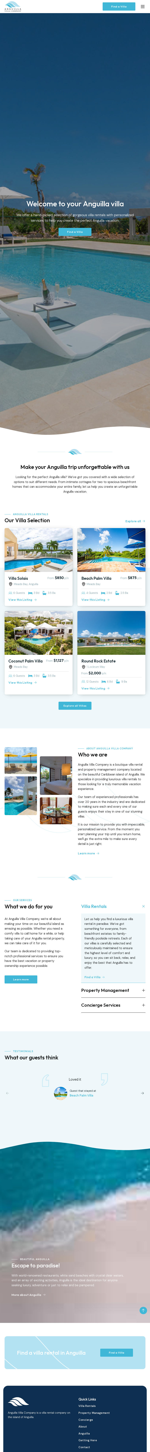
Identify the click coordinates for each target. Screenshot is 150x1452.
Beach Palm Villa (96, 578)
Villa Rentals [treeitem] (87, 1406)
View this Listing (20, 599)
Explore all (133, 521)
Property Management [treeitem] (94, 1413)
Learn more (86, 853)
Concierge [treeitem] (85, 1420)
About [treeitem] (82, 1426)
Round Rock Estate (98, 661)
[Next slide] (142, 1093)
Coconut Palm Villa (25, 661)
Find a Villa (119, 6)
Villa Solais (18, 578)
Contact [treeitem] (84, 1447)
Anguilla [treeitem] (84, 1433)
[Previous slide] (8, 1093)
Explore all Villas (75, 705)
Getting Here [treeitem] (87, 1440)
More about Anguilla (26, 1295)
